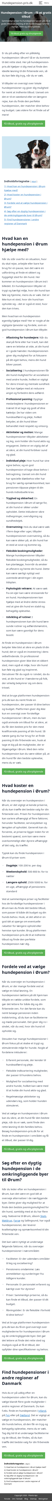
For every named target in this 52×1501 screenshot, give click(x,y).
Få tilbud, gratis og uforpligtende (26, 33)
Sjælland (25, 1415)
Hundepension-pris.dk (17, 3)
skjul (34, 181)
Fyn (8, 1415)
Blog (26, 1499)
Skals (43, 1216)
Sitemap (33, 1499)
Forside (7, 1499)
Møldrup (7, 1220)
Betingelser (43, 1499)
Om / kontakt (17, 1499)
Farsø (17, 1220)
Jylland (42, 1410)
